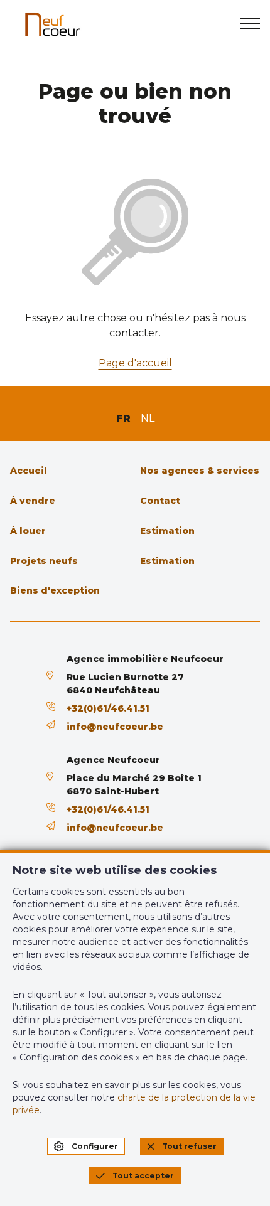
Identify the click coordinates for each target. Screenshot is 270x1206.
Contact (160, 500)
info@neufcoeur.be (115, 726)
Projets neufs (44, 561)
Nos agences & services (199, 470)
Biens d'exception (55, 590)
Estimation (167, 530)
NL (147, 418)
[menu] (250, 24)
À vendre (32, 500)
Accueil (28, 470)
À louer (28, 530)
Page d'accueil (135, 363)
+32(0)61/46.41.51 (108, 708)
